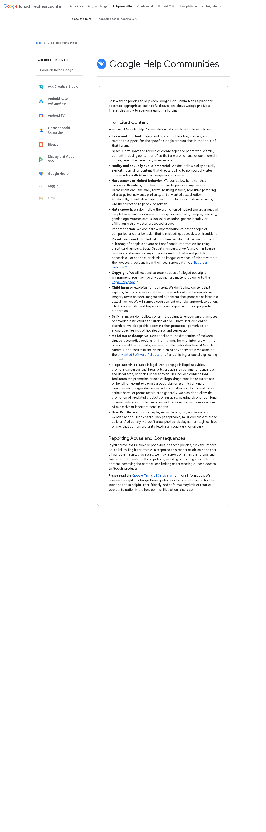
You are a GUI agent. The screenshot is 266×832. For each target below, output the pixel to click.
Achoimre (76, 6)
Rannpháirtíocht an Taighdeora (200, 6)
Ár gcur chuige (98, 6)
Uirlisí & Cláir (166, 6)
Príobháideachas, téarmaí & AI (117, 18)
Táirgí (39, 42)
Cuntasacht (145, 6)
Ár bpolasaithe (123, 6)
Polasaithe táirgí (81, 18)
